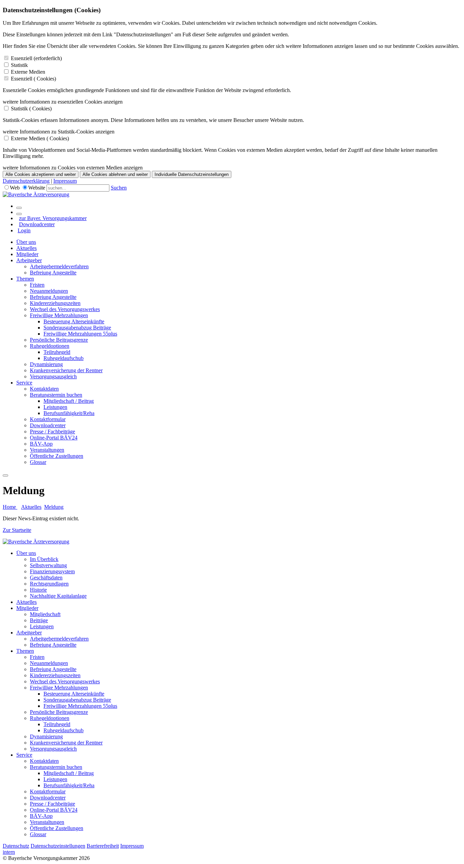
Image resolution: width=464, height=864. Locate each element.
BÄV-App (41, 444)
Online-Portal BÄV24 (53, 437)
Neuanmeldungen (49, 291)
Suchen (119, 188)
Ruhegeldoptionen (49, 346)
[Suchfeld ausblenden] (19, 214)
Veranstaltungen (47, 450)
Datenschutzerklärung (26, 181)
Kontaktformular (48, 419)
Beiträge (39, 620)
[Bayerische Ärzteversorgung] (36, 194)
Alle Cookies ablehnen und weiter (115, 174)
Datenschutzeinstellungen (58, 846)
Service (24, 382)
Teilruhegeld (56, 352)
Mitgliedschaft (45, 614)
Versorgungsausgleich (53, 376)
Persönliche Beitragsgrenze (59, 340)
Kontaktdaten (44, 389)
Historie (38, 590)
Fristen (37, 285)
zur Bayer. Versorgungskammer (53, 218)
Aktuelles (26, 248)
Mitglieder (27, 254)
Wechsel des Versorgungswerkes (65, 309)
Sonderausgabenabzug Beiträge (77, 327)
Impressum (65, 181)
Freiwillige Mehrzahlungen (59, 315)
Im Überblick (44, 559)
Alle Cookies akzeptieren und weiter (40, 174)
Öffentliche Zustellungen (56, 456)
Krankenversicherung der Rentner (66, 370)
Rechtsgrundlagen (49, 584)
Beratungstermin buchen (56, 395)
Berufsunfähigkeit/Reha (68, 413)
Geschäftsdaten (46, 577)
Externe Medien (28, 72)
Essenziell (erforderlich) (36, 58)
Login (24, 230)
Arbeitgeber (29, 260)
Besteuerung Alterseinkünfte (73, 321)
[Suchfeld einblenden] (19, 208)
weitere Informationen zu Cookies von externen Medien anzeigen (73, 167)
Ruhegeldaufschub (63, 358)
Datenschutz (16, 846)
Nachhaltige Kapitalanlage (58, 596)
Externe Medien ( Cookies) (40, 138)
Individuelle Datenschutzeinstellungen (192, 174)
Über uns (26, 242)
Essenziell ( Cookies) (33, 79)
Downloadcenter (37, 224)
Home (10, 507)
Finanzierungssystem (52, 571)
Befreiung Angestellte (53, 272)
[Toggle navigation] (5, 475)
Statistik (19, 65)
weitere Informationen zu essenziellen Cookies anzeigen (63, 102)
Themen (25, 279)
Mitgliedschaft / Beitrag (68, 401)
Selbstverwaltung (48, 565)
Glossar (38, 462)
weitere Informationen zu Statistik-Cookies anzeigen (58, 131)
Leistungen (55, 407)
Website (36, 188)
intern (9, 852)
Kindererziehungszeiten (55, 303)
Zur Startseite (17, 530)
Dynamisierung (46, 364)
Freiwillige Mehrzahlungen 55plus (80, 334)
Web (15, 188)
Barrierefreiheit (103, 846)
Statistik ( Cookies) (31, 108)
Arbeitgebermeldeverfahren (59, 266)
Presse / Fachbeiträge (52, 431)
